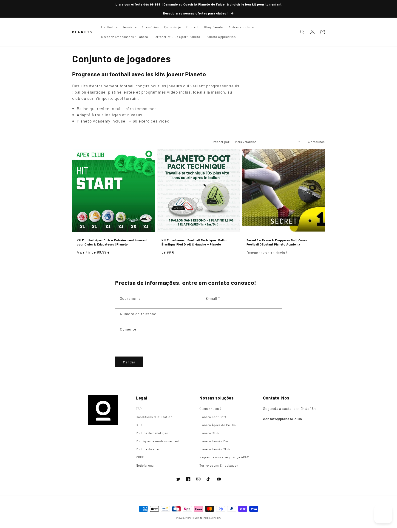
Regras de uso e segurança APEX (224, 457)
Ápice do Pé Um (217, 425)
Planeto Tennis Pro (213, 441)
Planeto (189, 517)
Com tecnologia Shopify (208, 517)
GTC (139, 425)
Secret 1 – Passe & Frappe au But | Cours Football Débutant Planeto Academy (277, 242)
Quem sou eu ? (210, 409)
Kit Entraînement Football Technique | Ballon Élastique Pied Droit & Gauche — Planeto (194, 242)
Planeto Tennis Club (214, 449)
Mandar (129, 362)
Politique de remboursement (158, 441)
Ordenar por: (221, 142)
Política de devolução (152, 433)
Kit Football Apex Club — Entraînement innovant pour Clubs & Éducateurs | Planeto (112, 242)
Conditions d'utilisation (154, 417)
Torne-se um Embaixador (218, 465)
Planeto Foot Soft (212, 417)
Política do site (147, 449)
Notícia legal (145, 465)
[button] (109, 27)
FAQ (139, 409)
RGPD (140, 457)
